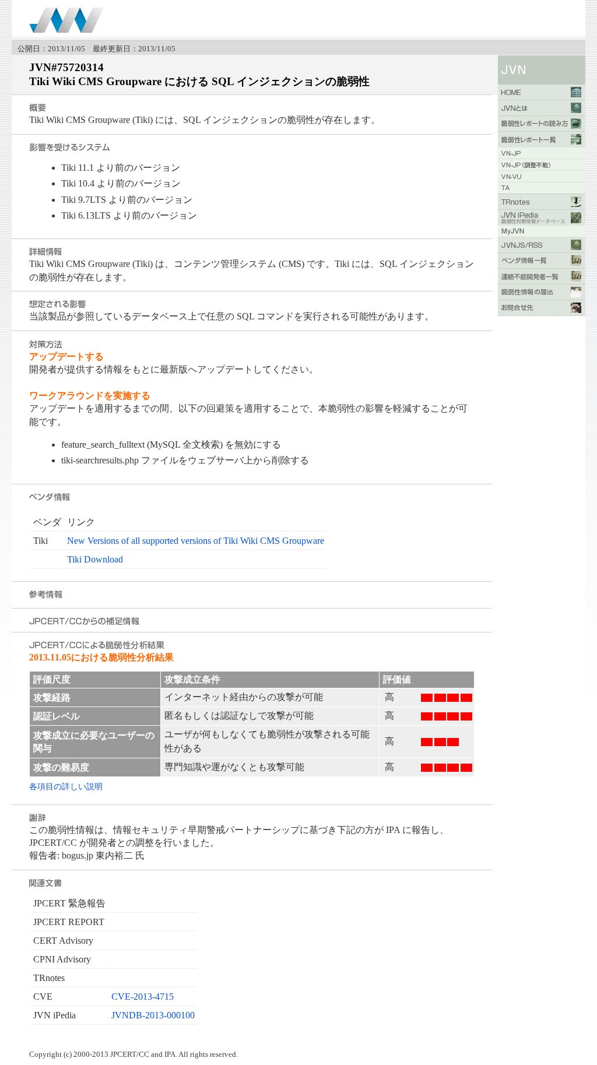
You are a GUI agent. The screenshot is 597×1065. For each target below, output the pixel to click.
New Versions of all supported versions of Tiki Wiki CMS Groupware (195, 541)
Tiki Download (95, 559)
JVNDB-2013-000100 (153, 1015)
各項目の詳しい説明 (66, 786)
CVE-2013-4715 (142, 996)
